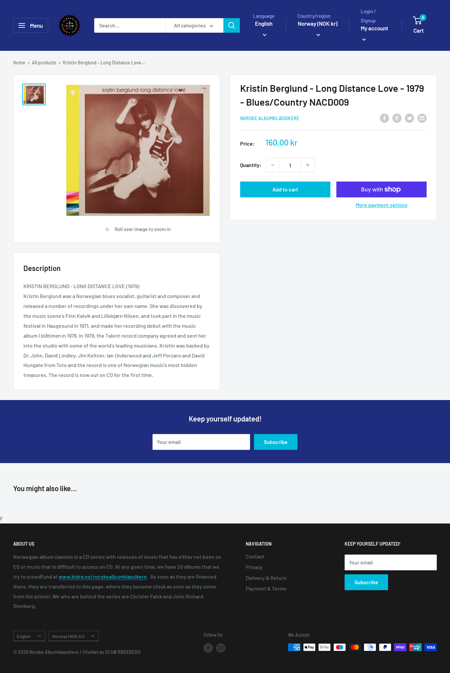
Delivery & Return (266, 578)
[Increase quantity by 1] (308, 165)
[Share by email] (422, 118)
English (24, 636)
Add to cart (285, 189)
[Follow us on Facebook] (208, 648)
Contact (255, 556)
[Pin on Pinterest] (397, 118)
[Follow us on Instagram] (220, 648)
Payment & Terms (266, 588)
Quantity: (251, 165)
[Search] (231, 25)
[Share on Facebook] (384, 118)
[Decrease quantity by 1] (273, 165)
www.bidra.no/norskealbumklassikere (103, 576)
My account (374, 28)
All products (44, 62)
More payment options (382, 205)
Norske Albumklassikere (269, 118)
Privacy (254, 567)
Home (19, 62)
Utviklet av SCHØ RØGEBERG (112, 652)
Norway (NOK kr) (68, 636)
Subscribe (276, 442)
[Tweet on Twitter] (409, 118)
